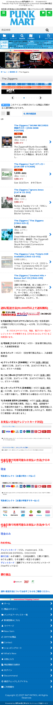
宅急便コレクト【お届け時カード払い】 (18, 476)
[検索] (47, 30)
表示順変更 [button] (31, 113)
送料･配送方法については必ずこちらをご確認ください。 (26, 591)
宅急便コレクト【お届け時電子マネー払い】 (20, 500)
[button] (3, 13)
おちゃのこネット (22, 703)
